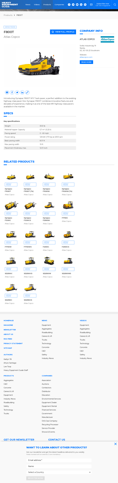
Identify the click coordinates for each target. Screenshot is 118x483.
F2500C (46, 247)
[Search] (115, 4)
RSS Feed (8, 339)
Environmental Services (51, 399)
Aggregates (47, 329)
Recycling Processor (50, 424)
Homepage (9, 320)
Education (46, 395)
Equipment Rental (49, 406)
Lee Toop (7, 367)
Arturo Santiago (10, 363)
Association (46, 380)
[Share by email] (7, 92)
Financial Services (49, 410)
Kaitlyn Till (8, 359)
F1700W (8, 247)
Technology (46, 343)
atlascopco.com (86, 57)
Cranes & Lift (47, 336)
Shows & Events (48, 432)
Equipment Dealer (49, 402)
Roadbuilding (47, 332)
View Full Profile (62, 31)
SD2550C (8, 300)
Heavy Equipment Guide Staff (16, 370)
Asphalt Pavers (10, 27)
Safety (44, 355)
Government (47, 413)
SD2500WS (66, 273)
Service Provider (48, 428)
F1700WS (27, 247)
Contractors (46, 388)
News (27, 5)
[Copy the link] (27, 92)
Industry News (48, 358)
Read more (86, 62)
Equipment (46, 325)
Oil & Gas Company (49, 421)
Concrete (45, 347)
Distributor (46, 391)
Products (47, 5)
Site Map (8, 348)
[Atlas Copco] (107, 39)
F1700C (65, 218)
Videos (37, 5)
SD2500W (47, 273)
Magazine (8, 325)
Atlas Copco (12, 36)
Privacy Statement (13, 343)
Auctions (45, 384)
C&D (44, 351)
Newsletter (10, 330)
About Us (8, 334)
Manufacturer (47, 417)
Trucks (44, 340)
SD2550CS (28, 300)
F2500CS (65, 247)
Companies (59, 5)
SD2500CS (28, 273)
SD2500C (8, 273)
